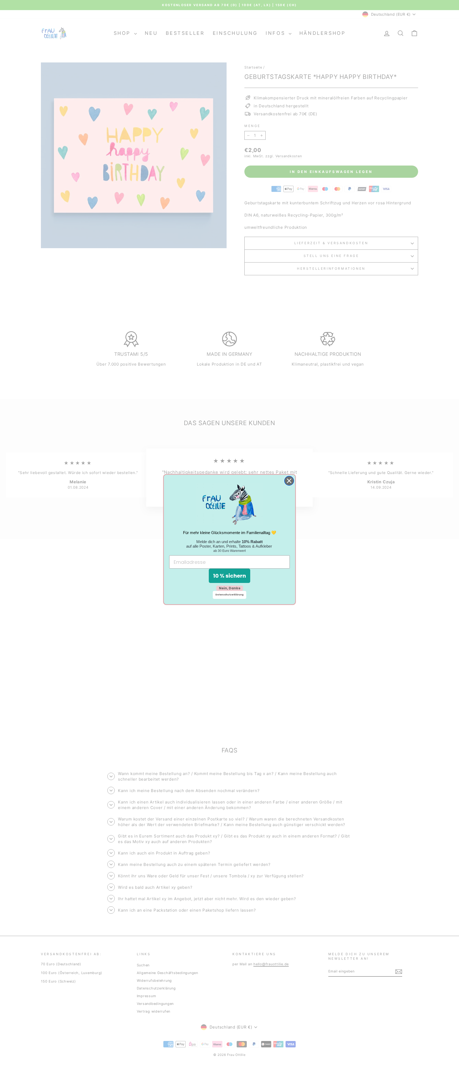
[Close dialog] (289, 480)
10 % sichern (229, 575)
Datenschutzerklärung (229, 594)
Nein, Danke (229, 588)
